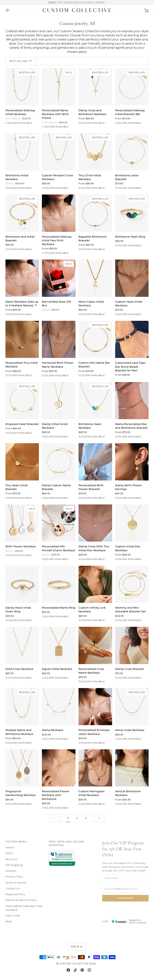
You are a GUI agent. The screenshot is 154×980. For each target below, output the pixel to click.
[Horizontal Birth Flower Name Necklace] (58, 339)
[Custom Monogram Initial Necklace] (95, 767)
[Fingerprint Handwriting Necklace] (22, 767)
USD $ (75, 946)
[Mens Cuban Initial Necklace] (95, 278)
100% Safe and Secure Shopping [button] (67, 843)
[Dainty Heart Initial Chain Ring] (22, 584)
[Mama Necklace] (58, 706)
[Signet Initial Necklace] (58, 645)
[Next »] (99, 818)
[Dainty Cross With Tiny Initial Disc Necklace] (95, 523)
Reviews (10, 870)
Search (9, 847)
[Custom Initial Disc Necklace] (132, 523)
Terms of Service (15, 882)
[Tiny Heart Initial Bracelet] (22, 461)
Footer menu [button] (16, 841)
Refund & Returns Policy (21, 899)
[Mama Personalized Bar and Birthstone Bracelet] (132, 400)
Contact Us (12, 888)
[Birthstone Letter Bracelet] (132, 151)
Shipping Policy (15, 894)
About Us (11, 859)
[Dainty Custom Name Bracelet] (58, 461)
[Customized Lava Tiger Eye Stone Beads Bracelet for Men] (132, 339)
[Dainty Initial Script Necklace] (58, 400)
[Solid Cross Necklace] (22, 645)
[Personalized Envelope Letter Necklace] (95, 706)
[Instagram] (89, 970)
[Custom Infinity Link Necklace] (95, 584)
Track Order (12, 915)
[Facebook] (68, 970)
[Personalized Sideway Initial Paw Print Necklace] (58, 213)
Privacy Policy (14, 876)
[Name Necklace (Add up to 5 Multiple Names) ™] (22, 278)
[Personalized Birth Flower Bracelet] (95, 461)
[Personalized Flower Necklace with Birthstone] (58, 767)
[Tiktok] (75, 970)
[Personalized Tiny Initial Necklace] (22, 339)
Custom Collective (73, 963)
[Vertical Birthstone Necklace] (132, 767)
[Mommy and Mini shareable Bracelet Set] (132, 584)
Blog (8, 921)
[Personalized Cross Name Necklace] (95, 645)
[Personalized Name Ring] (58, 584)
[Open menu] (7, 10)
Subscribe (125, 898)
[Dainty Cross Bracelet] (132, 645)
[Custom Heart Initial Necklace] (132, 278)
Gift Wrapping (14, 864)
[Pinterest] (82, 970)
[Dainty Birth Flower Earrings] (132, 461)
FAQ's (9, 853)
